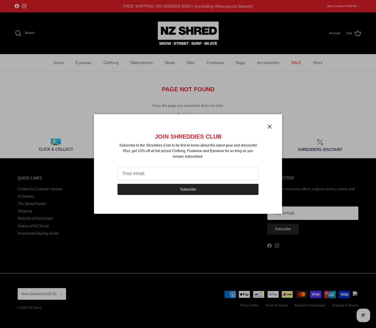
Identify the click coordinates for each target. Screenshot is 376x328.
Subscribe (188, 189)
